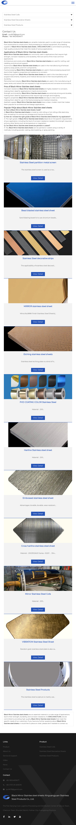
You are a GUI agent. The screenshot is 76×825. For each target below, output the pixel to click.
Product (6, 747)
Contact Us (7, 769)
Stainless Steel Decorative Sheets (17, 20)
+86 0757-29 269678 (13, 785)
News (5, 765)
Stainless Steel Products (13, 25)
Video (5, 760)
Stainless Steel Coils (12, 15)
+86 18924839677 (16, 36)
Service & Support (10, 756)
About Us (6, 751)
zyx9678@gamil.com (16, 34)
